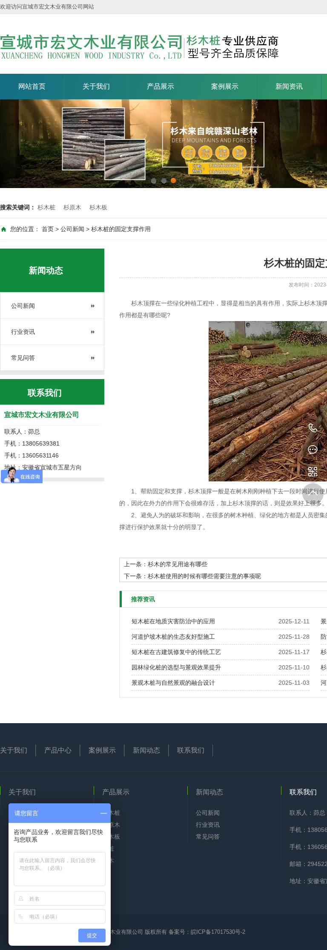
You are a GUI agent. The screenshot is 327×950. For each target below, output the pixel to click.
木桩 (108, 848)
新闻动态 (146, 750)
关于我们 (96, 86)
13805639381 (313, 428)
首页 (48, 229)
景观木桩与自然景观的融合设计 (173, 682)
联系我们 (190, 750)
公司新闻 (72, 229)
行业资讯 (23, 331)
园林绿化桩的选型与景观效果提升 (176, 667)
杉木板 (98, 207)
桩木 (108, 860)
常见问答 (23, 357)
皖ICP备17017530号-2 (218, 932)
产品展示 (160, 86)
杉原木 (72, 207)
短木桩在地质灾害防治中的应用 (173, 621)
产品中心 (58, 750)
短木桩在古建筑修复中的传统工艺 (176, 652)
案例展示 (224, 86)
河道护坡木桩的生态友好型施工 (173, 636)
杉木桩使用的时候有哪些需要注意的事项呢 (204, 576)
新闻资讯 (289, 86)
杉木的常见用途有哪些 (177, 564)
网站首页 (32, 86)
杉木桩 (46, 207)
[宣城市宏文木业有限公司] (140, 47)
